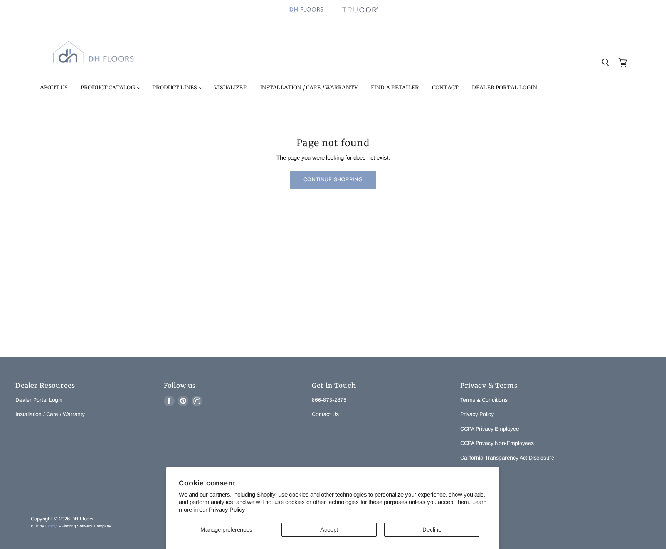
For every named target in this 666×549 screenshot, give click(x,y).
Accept (329, 529)
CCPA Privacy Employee (489, 429)
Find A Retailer (395, 87)
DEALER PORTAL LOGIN (504, 87)
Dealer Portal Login (38, 400)
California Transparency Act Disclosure (507, 458)
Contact (445, 87)
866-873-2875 (329, 400)
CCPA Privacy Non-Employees (497, 443)
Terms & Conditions (484, 400)
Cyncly (50, 526)
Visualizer (230, 87)
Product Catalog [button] (108, 87)
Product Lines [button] (175, 87)
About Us (53, 87)
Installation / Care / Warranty (309, 87)
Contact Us (325, 414)
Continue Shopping (333, 179)
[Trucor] (360, 10)
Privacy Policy (227, 509)
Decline (431, 529)
